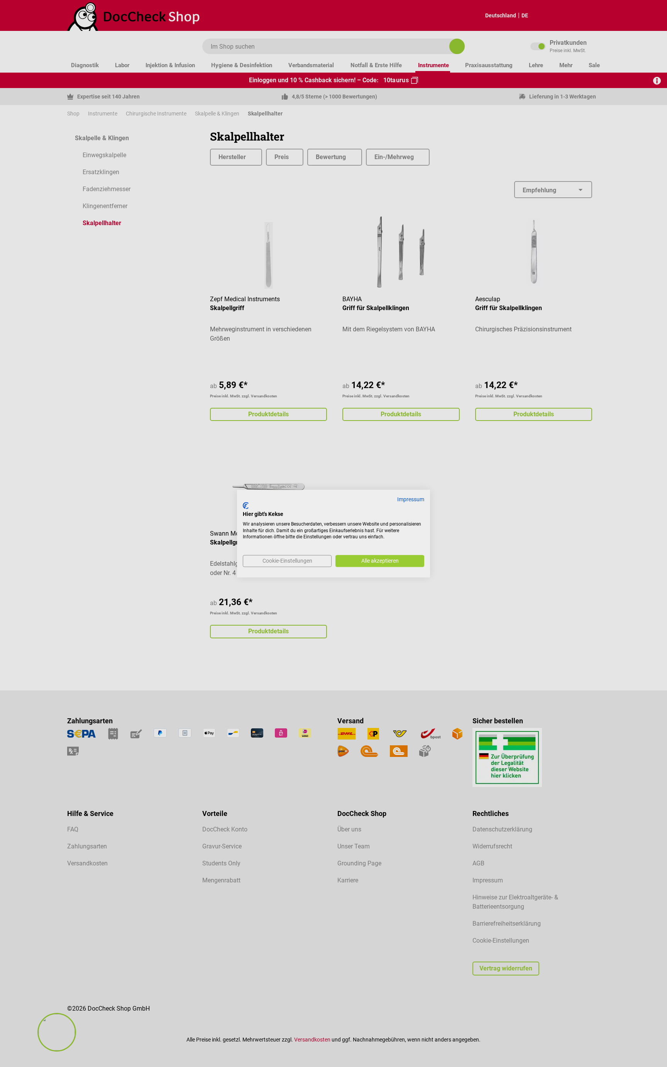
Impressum (410, 499)
